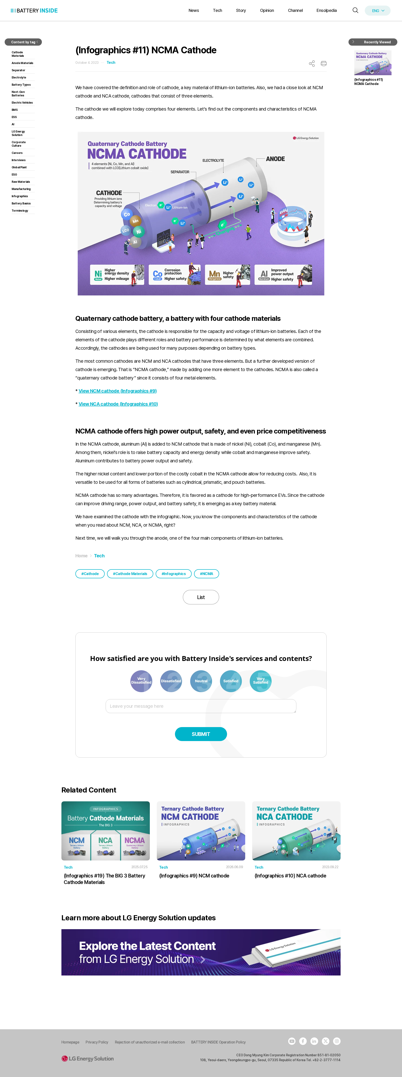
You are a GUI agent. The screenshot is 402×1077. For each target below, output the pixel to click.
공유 (312, 63)
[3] (171, 680)
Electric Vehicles (22, 102)
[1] (142, 680)
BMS (14, 110)
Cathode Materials (131, 574)
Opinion (267, 10)
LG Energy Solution (18, 133)
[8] (231, 680)
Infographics (175, 574)
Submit (201, 734)
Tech (217, 10)
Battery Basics (21, 203)
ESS (14, 117)
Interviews (18, 160)
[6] (201, 680)
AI (13, 124)
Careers (17, 153)
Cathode (91, 574)
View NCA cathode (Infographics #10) (118, 404)
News (194, 10)
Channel (295, 10)
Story (241, 10)
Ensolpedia (327, 10)
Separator (18, 70)
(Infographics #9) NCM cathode (194, 876)
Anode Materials (22, 63)
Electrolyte (19, 77)
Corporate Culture (19, 144)
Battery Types (21, 84)
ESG (14, 174)
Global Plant (19, 167)
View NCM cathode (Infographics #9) (118, 391)
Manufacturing (21, 189)
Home (81, 556)
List (201, 597)
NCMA (207, 574)
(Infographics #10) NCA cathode (290, 876)
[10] (260, 680)
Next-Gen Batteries (18, 93)
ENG (375, 11)
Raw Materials (21, 181)
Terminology (20, 210)
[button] (354, 11)
